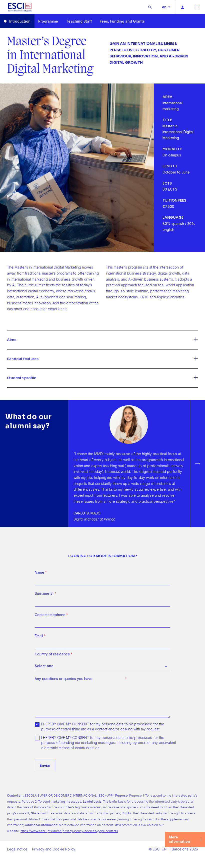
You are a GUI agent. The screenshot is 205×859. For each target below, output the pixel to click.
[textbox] (100, 666)
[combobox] (102, 666)
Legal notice (17, 849)
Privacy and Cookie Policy (53, 849)
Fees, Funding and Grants (122, 21)
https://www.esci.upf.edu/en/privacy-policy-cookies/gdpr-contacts (69, 831)
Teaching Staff (79, 21)
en (164, 7)
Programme (48, 21)
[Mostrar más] (102, 340)
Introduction (19, 21)
